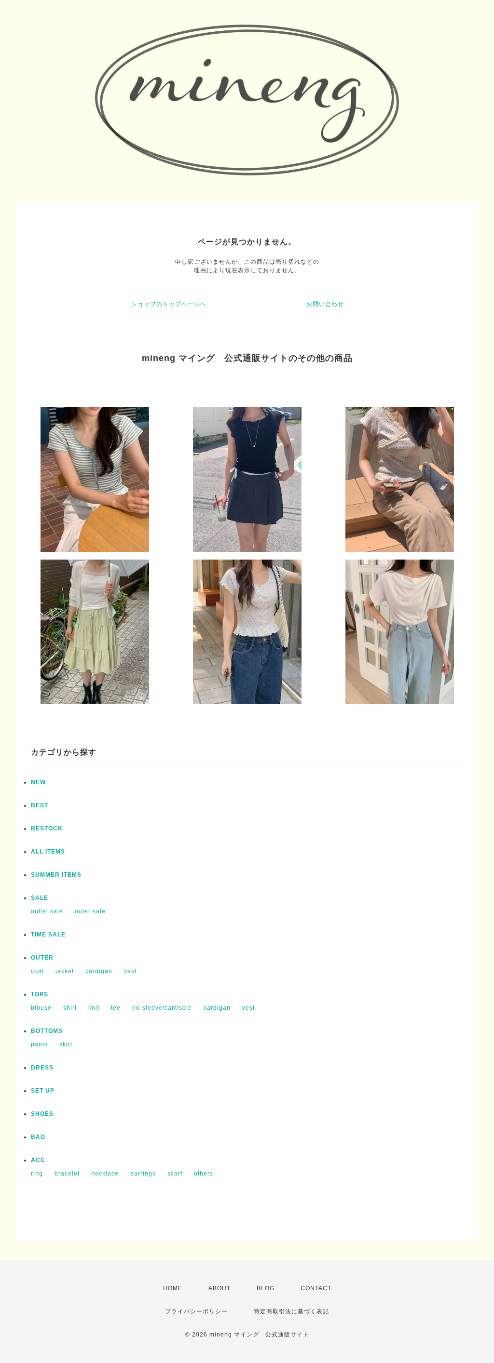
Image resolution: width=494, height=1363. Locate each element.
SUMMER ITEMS (56, 874)
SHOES (42, 1113)
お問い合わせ (325, 304)
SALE (39, 898)
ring (37, 1173)
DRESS (42, 1067)
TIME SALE (48, 934)
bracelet (67, 1173)
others (203, 1173)
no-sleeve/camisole (162, 1007)
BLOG (265, 1288)
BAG (38, 1137)
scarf (174, 1173)
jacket (64, 971)
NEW (38, 782)
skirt (65, 1044)
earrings (143, 1173)
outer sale (90, 911)
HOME (172, 1288)
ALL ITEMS (48, 851)
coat (37, 971)
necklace (105, 1173)
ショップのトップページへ (168, 304)
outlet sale (47, 911)
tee (116, 1007)
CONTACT (316, 1288)
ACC (38, 1160)
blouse (41, 1007)
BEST (39, 805)
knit (93, 1007)
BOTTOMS (47, 1031)
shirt (70, 1007)
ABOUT (219, 1288)
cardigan (98, 971)
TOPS (39, 994)
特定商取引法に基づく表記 (291, 1311)
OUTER (42, 957)
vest (130, 971)
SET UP (43, 1090)
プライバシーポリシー (196, 1311)
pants (39, 1044)
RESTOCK (47, 828)
